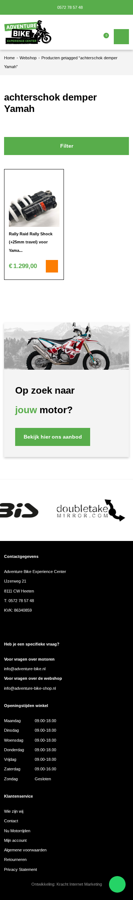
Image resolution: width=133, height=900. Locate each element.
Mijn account (15, 840)
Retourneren (15, 859)
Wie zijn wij (13, 811)
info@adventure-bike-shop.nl (30, 688)
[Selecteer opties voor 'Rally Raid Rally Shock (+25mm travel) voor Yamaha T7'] (52, 266)
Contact (11, 821)
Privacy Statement (20, 869)
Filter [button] (66, 146)
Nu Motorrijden (17, 831)
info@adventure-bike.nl (24, 669)
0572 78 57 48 (69, 7)
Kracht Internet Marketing (79, 884)
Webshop (28, 58)
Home (9, 58)
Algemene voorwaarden (25, 850)
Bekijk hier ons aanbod (53, 437)
